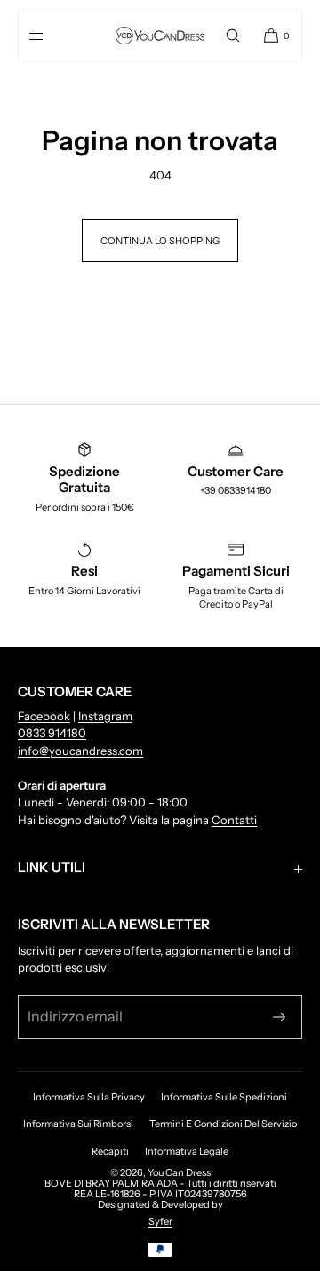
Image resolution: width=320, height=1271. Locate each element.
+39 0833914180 (235, 490)
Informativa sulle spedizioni (224, 1097)
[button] (233, 35)
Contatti (234, 820)
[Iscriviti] (279, 1017)
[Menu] (50, 35)
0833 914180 (52, 733)
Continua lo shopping (160, 240)
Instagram (105, 716)
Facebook (44, 716)
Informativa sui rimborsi (78, 1123)
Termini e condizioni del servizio (223, 1123)
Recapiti (110, 1151)
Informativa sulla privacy (89, 1097)
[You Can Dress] (160, 35)
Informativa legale (186, 1151)
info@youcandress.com (80, 750)
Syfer (160, 1221)
